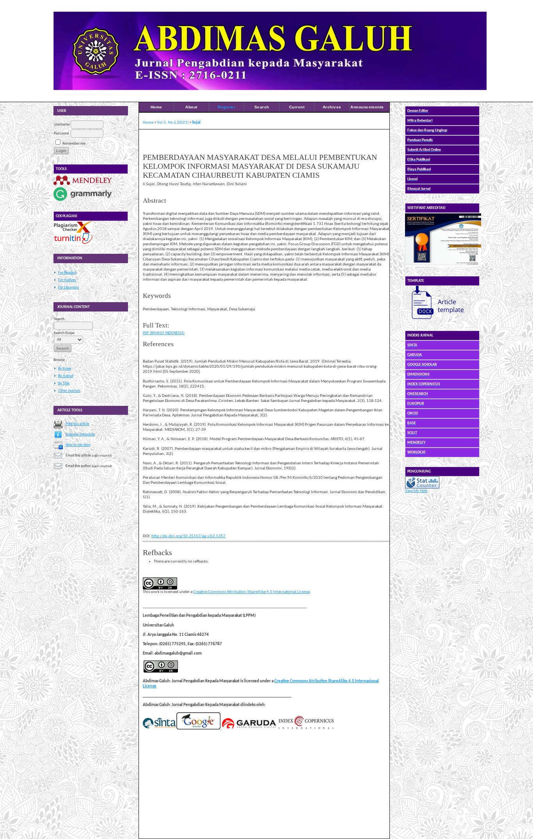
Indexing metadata (80, 434)
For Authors (67, 280)
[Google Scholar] (198, 728)
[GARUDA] (248, 728)
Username (62, 124)
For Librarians (68, 287)
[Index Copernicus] (306, 728)
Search (261, 107)
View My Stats (416, 491)
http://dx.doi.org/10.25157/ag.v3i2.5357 (188, 536)
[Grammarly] (82, 201)
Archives (332, 107)
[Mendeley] (82, 185)
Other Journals (69, 391)
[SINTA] (159, 728)
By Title (63, 383)
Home (156, 107)
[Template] (434, 320)
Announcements (367, 107)
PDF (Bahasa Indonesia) (164, 333)
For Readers (67, 273)
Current (297, 107)
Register (226, 107)
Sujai (196, 122)
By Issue (64, 368)
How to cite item (78, 445)
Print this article (77, 424)
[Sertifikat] (443, 266)
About (191, 107)
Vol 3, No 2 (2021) (172, 122)
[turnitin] (72, 243)
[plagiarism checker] (72, 232)
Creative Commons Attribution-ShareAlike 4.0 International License (251, 592)
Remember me (73, 144)
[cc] (161, 671)
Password (61, 133)
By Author (65, 376)
